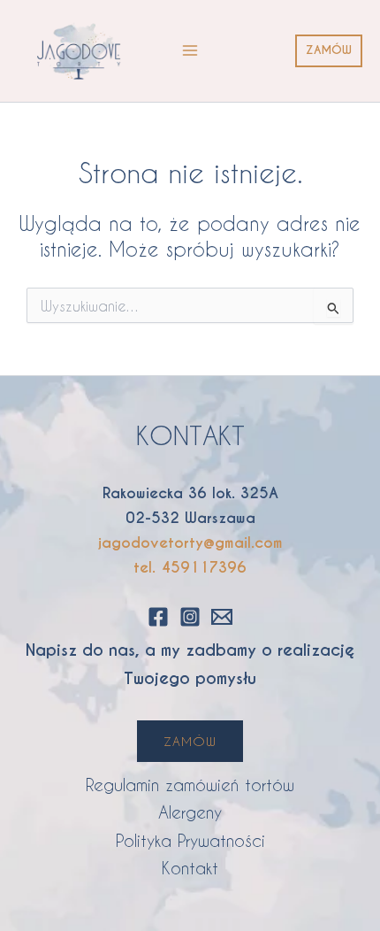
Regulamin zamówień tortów (190, 784)
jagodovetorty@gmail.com (190, 543)
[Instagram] (190, 616)
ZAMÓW (190, 741)
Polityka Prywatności (190, 840)
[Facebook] (158, 616)
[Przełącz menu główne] (190, 50)
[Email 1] (221, 616)
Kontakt (190, 868)
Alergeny (190, 812)
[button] (328, 51)
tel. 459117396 (190, 567)
